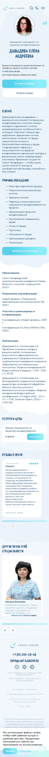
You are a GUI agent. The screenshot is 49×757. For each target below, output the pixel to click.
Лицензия (31, 689)
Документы (18, 689)
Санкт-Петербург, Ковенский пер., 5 (24, 679)
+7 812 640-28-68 (24, 654)
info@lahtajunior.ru (24, 661)
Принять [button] (10, 751)
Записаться (35, 436)
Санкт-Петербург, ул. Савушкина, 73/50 (24, 673)
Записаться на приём (24, 251)
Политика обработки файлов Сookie (24, 694)
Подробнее (25, 751)
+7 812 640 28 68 (11, 71)
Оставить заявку (25, 83)
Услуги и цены (24, 93)
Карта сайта (24, 706)
